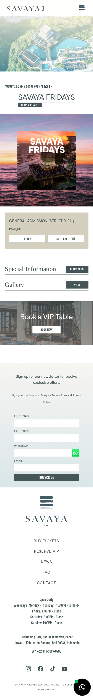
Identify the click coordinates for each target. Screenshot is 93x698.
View (77, 285)
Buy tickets (46, 541)
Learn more (77, 269)
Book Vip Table (30, 105)
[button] (81, 8)
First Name (22, 416)
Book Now (46, 330)
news (46, 562)
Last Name (22, 431)
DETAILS (27, 239)
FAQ (47, 572)
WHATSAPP (21, 446)
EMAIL (18, 461)
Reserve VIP (46, 551)
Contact (46, 582)
